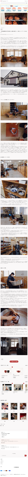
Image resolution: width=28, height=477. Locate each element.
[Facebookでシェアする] (1, 425)
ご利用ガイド (2, 460)
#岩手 (1, 29)
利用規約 (2, 475)
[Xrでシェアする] (3, 425)
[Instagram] (14, 467)
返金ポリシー (4, 475)
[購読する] (26, 455)
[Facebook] (15, 467)
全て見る (26, 365)
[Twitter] (18, 467)
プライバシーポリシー (22, 474)
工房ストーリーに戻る (14, 361)
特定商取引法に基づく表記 (17, 474)
